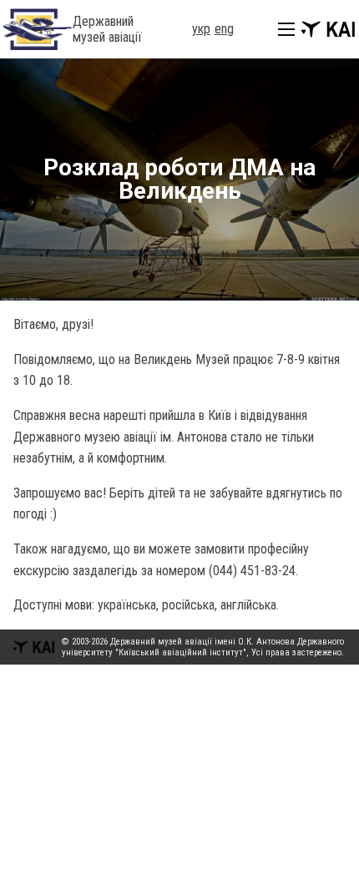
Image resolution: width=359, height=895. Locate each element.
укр (201, 29)
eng (224, 29)
